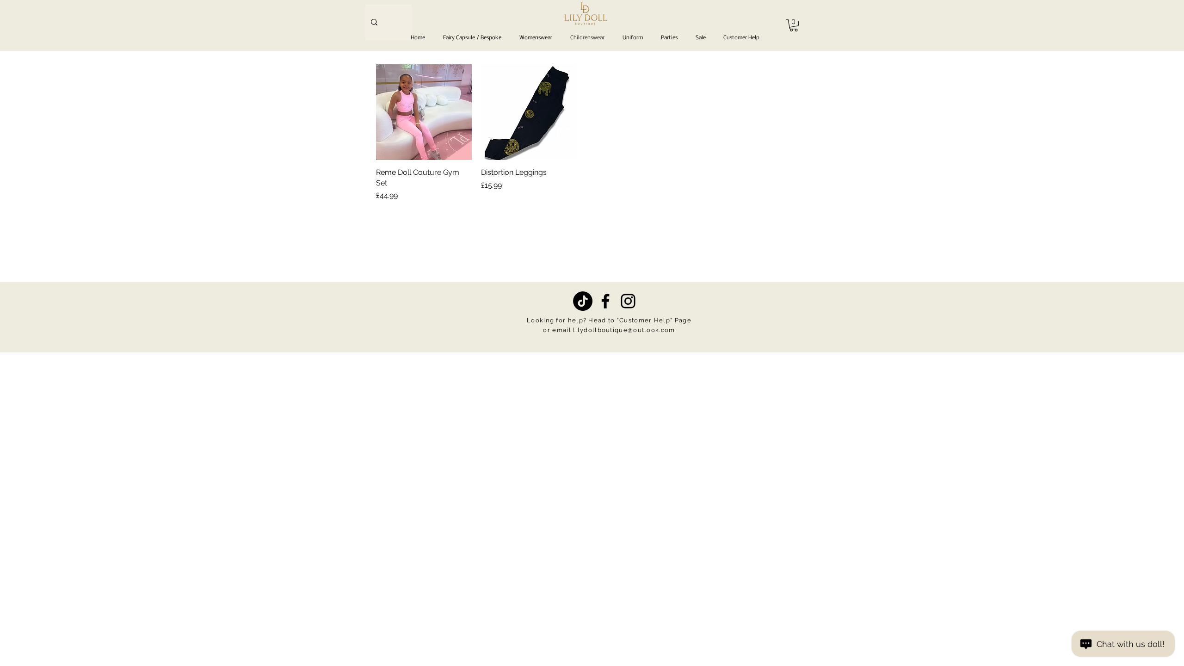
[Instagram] (628, 301)
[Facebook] (605, 301)
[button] (793, 25)
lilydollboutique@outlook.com (624, 330)
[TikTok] (582, 301)
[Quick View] (424, 112)
